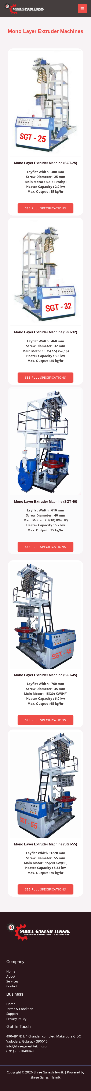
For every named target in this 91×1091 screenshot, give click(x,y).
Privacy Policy (16, 1019)
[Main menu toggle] (82, 8)
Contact (11, 986)
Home (10, 971)
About (10, 976)
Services (12, 981)
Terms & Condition (19, 1009)
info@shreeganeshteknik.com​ (27, 1046)
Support (12, 1013)
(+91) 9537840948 (20, 1051)
